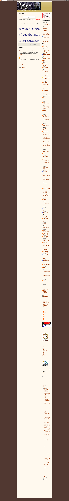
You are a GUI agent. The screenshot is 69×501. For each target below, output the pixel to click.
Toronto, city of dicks (45, 122)
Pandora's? (45, 430)
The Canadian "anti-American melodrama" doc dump (47, 460)
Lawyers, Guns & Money (46, 36)
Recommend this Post (26, 44)
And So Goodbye (45, 206)
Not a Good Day (45, 183)
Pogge (43, 357)
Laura (44, 315)
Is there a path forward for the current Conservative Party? (46, 138)
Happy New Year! (46, 389)
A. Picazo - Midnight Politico (45, 168)
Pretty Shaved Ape (44, 350)
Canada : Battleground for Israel (47, 432)
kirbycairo (44, 153)
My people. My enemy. (46, 442)
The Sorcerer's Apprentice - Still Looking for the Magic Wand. (46, 126)
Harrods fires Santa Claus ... (47, 425)
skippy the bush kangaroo (46, 150)
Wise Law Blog (45, 63)
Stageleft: (44, 290)
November (45, 468)
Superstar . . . (45, 467)
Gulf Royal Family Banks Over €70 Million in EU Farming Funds (46, 80)
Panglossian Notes (45, 244)
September (45, 470)
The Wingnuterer (45, 165)
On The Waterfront (45, 286)
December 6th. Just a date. (46, 240)
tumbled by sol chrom (46, 106)
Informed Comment (45, 23)
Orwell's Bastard (45, 226)
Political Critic (45, 301)
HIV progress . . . (46, 426)
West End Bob (45, 319)
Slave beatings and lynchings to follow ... (47, 437)
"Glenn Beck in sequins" (46, 433)
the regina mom (45, 171)
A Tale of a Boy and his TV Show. (46, 182)
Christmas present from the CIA (47, 401)
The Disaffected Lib (45, 124)
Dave (44, 313)
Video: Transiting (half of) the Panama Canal (46, 75)
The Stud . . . (45, 441)
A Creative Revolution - (46, 185)
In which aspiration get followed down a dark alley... (46, 422)
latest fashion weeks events (46, 231)
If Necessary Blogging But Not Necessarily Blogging (46, 137)
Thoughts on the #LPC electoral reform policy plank (46, 224)
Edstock (45, 314)
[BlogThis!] (33, 44)
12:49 (21, 54)
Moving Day (44, 281)
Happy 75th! (45, 419)
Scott (43, 353)
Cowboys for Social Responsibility (45, 237)
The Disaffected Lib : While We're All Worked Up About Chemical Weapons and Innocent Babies (46, 196)
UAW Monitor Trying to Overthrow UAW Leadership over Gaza (46, 38)
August (45, 471)
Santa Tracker (45, 397)
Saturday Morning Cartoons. (47, 418)
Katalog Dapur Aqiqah (45, 113)
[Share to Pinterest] (35, 44)
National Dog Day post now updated (46, 47)
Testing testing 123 (45, 255)
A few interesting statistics (46, 221)
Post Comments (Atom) (24, 67)
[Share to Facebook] (34, 44)
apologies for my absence (46, 151)
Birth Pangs (44, 285)
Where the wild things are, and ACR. (46, 186)
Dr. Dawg (43, 351)
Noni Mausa (45, 317)
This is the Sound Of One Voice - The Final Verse (46, 252)
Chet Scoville (44, 347)
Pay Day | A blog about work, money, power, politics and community (46, 292)
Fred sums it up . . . (46, 412)
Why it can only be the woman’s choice (45, 265)
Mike (43, 348)
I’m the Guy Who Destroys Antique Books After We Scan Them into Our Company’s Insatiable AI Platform (46, 51)
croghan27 (21, 49)
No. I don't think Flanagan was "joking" (47, 456)
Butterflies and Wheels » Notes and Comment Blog (46, 40)
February (45, 478)
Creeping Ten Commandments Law (46, 200)
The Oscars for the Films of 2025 (46, 88)
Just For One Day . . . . (45, 216)
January (45, 479)
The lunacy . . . (45, 395)
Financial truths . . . (46, 427)
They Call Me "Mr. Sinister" (45, 278)
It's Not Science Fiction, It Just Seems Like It (46, 44)
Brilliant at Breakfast (45, 218)
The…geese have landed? (46, 41)
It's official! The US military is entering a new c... (47, 415)
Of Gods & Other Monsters (46, 264)
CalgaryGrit (44, 280)
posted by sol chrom (45, 304)
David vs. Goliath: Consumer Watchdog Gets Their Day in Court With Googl (46, 275)
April (44, 476)
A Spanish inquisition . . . (23, 15)
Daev (43, 349)
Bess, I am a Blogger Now (46, 251)
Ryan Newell (45, 452)
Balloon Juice (45, 30)
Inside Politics (45, 306)
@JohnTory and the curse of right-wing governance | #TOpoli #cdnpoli (46, 228)
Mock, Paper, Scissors (46, 27)
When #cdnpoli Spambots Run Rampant (46, 272)
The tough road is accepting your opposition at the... (47, 429)
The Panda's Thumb (45, 202)
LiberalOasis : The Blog (46, 289)
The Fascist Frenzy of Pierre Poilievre (46, 116)
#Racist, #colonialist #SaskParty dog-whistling (46, 172)
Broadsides (44, 297)
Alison (44, 310)
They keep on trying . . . (46, 390)
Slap (42, 356)
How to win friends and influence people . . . (46, 434)
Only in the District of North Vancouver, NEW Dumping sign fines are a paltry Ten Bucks (46, 84)
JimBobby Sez (45, 270)
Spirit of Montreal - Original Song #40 (46, 61)
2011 (44, 386)
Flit (43, 295)
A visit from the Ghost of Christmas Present (47, 406)
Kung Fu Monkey (45, 233)
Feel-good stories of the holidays (46, 392)
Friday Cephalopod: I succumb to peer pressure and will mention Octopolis (46, 179)
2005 (44, 485)
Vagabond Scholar (45, 87)
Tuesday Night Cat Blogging (46, 58)
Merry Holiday (45, 402)
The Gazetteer (45, 70)
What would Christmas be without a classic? (47, 399)
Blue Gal (44, 97)
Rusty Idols (44, 199)
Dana (21, 56)
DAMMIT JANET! (45, 131)
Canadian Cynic (44, 358)
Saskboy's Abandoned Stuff (46, 54)
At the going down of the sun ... (47, 413)
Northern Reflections (45, 110)
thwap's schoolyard (45, 67)
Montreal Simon (45, 115)
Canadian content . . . (46, 466)
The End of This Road (45, 148)
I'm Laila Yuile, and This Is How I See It (46, 93)
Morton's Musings (45, 174)
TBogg (44, 274)
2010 (44, 387)
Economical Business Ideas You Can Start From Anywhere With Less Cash (46, 145)
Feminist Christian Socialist (46, 188)
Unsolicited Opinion (45, 90)
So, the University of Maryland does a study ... (47, 417)
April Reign (44, 239)
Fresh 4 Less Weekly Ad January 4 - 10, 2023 (46, 120)
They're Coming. (45, 111)
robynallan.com (45, 305)
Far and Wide (45, 257)
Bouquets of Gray (45, 220)
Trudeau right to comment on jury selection (46, 175)
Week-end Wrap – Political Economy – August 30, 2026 (46, 34)
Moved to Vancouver (45, 215)
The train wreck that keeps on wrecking (47, 403)
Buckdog (44, 159)
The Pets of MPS (45, 28)
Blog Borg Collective (45, 82)
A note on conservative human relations (46, 142)
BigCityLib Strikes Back (46, 102)
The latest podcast (45, 98)
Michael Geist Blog (45, 296)
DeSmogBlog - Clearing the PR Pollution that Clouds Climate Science (46, 78)
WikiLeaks (23, 45)
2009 (44, 480)
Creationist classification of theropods (46, 203)
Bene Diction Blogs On (46, 144)
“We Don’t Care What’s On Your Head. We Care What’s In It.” (46, 262)
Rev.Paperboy (45, 318)
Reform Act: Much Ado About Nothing (46, 258)
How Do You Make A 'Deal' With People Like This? (46, 71)
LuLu (44, 316)
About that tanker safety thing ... (46, 268)
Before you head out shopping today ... (46, 439)
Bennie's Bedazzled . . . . (46, 420)
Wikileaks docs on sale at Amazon (47, 445)
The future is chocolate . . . (47, 396)
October (45, 469)
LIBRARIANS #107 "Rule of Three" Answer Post (46, 234)
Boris (44, 311)
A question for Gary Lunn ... (47, 424)
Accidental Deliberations (46, 57)
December (45, 388)
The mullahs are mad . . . (47, 393)
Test (43, 129)
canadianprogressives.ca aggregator (46, 194)
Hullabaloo (44, 294)
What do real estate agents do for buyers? (46, 134)
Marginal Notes (45, 128)
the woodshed (45, 122)
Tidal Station (45, 267)
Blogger (37, 495)
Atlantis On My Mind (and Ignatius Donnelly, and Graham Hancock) (46, 104)
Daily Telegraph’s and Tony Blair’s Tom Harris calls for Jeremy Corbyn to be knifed (46, 210)
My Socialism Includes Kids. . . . (46, 154)
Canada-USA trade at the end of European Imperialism (46, 68)
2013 (44, 384)
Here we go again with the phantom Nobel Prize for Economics (46, 245)
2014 (44, 383)
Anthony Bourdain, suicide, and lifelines (46, 169)
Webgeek (43, 346)
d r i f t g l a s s (45, 43)
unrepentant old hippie (46, 254)
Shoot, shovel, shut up (45, 237)
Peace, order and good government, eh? (46, 303)
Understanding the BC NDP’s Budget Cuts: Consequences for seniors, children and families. (46, 95)
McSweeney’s (45, 49)
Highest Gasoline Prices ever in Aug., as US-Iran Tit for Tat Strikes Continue (46, 25)
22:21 (21, 62)
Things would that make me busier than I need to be (47, 458)
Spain (21, 45)
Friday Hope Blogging (45, 283)
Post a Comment (21, 64)
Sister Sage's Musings (45, 298)
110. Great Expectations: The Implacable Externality (46, 249)
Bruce (43, 352)
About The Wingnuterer (46, 165)
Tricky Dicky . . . (46, 446)
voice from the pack (45, 208)
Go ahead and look (44, 489)
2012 (44, 385)
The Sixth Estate (45, 133)
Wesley (43, 354)
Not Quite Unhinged (45, 156)
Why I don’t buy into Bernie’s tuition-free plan (46, 213)
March (45, 477)
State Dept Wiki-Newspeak (47, 447)
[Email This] (32, 44)
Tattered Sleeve (45, 60)
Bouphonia (44, 283)
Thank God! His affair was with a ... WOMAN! (47, 462)
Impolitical (44, 223)
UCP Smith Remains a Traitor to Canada (46, 55)
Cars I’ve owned (45, 100)
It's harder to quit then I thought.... (45, 157)
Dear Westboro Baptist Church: (46, 453)
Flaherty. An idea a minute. (47, 411)
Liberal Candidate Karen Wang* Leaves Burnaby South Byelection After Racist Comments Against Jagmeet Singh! (46, 162)
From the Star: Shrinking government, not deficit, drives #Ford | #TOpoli (46, 108)
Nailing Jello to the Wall (46, 212)
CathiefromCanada (45, 46)
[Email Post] (30, 44)
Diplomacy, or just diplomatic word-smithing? (46, 464)
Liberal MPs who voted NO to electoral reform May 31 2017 (46, 192)
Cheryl (45, 312)
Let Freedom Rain (45, 113)
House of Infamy (45, 242)
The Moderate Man (45, 230)
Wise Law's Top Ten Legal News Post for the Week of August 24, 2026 (46, 65)
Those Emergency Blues (46, 260)
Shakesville (44, 148)
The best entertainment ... (47, 440)
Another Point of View (46, 118)
